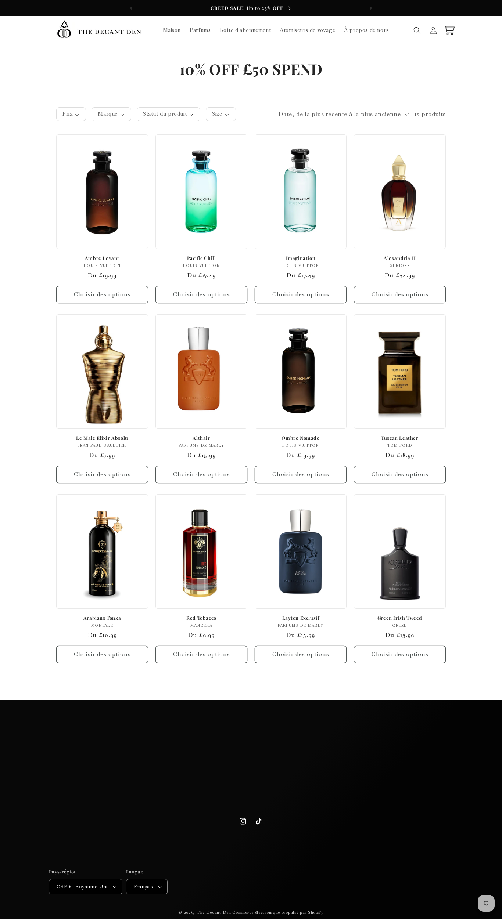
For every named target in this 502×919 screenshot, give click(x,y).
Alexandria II (400, 258)
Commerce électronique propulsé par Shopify (277, 912)
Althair (201, 438)
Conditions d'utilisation (111, 745)
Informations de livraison (111, 758)
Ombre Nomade (300, 438)
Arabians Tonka (102, 618)
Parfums (248, 758)
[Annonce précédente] (131, 8)
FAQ (114, 810)
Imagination (301, 258)
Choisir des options (102, 294)
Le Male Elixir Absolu (102, 438)
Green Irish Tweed (399, 618)
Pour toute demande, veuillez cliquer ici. (388, 745)
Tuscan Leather (399, 438)
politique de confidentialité (111, 784)
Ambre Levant (102, 258)
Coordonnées (111, 797)
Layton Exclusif (300, 618)
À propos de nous (251, 797)
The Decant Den (214, 912)
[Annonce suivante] (371, 8)
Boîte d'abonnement (248, 771)
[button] (417, 30)
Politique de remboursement (111, 771)
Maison (248, 745)
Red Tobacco (201, 618)
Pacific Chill (201, 258)
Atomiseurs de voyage (248, 784)
